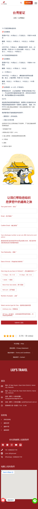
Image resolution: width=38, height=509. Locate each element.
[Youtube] (16, 445)
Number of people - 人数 (9, 296)
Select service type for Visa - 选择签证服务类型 (16, 305)
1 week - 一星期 (7, 280)
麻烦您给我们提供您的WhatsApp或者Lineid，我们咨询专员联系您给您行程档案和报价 (18, 241)
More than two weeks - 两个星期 (13, 285)
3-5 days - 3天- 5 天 (25, 275)
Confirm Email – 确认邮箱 (9, 225)
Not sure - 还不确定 (9, 290)
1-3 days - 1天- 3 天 (9, 275)
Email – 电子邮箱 (6, 216)
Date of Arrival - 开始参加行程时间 (11, 261)
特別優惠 (28, 2)
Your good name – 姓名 (8, 206)
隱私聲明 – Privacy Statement (19, 348)
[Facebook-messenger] (7, 445)
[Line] (20, 445)
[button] (21, 3)
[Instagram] (12, 445)
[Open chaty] (3, 500)
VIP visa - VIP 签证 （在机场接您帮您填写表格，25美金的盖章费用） (18, 314)
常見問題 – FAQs (19, 344)
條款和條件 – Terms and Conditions (19, 353)
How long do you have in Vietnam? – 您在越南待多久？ (18, 271)
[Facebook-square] (3, 445)
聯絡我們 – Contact (19, 357)
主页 (15, 18)
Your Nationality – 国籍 (8, 252)
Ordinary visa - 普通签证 (10, 309)
